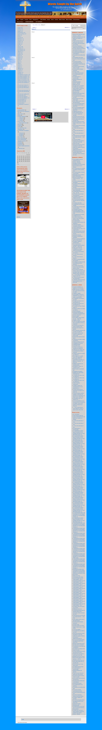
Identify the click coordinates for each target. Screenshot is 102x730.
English (21, 19)
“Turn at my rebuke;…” (77, 139)
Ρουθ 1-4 (19, 36)
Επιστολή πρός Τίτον (22, 95)
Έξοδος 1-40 (20, 28)
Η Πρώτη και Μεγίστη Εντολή (78, 341)
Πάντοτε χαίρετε (76, 316)
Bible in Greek (62, 19)
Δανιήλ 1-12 (20, 58)
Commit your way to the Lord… (79, 116)
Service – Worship (76, 83)
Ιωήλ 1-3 (19, 60)
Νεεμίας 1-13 (20, 42)
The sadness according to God (79, 51)
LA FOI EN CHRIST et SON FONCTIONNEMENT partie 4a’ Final (79, 212)
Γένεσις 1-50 (20, 27)
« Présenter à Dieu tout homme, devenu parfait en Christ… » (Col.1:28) (79, 281)
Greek (30, 19)
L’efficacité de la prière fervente (79, 231)
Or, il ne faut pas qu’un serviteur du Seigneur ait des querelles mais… (79, 169)
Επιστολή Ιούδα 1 (21, 103)
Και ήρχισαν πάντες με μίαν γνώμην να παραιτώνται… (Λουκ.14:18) (78, 334)
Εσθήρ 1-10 (20, 44)
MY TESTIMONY (38, 22)
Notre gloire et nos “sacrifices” (78, 174)
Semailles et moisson (77, 163)
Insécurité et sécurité (77, 234)
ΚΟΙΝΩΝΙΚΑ (20, 143)
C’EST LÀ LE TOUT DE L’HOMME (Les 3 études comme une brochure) (77, 249)
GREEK (19, 126)
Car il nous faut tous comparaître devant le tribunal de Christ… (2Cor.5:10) (78, 245)
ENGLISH (19, 124)
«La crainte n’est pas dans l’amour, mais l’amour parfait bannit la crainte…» (78, 267)
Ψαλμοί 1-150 (20, 46)
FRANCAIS (20, 125)
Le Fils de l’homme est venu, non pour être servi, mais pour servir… (78, 200)
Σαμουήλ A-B (20, 37)
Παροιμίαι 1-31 (20, 47)
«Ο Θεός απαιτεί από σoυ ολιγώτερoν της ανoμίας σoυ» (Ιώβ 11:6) (78, 390)
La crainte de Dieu (76, 220)
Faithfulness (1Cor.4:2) (77, 111)
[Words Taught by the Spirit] (51, 9)
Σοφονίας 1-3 (20, 69)
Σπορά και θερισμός (76, 311)
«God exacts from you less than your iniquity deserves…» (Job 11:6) (79, 137)
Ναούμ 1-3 (20, 67)
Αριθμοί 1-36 (20, 31)
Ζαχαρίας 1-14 (20, 72)
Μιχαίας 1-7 (20, 65)
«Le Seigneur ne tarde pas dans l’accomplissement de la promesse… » (79, 263)
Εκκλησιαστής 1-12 (21, 49)
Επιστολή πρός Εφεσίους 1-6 (23, 86)
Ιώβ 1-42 (19, 45)
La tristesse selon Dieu (77, 202)
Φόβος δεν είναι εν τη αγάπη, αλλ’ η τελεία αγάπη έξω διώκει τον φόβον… (78, 290)
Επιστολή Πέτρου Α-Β (22, 100)
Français (26, 19)
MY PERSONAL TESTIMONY (23, 130)
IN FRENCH (21, 134)
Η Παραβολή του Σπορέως (78, 343)
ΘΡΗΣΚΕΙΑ (20, 142)
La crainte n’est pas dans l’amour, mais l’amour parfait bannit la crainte (78, 218)
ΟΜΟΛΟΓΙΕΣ (20, 144)
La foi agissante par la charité (78, 214)
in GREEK (21, 120)
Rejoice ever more (76, 84)
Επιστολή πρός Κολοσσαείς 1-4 (24, 90)
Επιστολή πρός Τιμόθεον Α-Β (23, 94)
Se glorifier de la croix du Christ (79, 164)
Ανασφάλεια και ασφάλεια (77, 371)
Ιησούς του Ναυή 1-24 (22, 33)
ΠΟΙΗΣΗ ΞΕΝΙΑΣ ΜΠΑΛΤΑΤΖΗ (23, 145)
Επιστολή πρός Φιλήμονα (22, 96)
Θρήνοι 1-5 (20, 55)
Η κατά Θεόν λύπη (76, 345)
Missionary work (76, 92)
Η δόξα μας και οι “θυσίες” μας (78, 349)
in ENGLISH (21, 117)
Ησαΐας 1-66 (20, 53)
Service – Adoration (76, 161)
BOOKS (19, 115)
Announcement (76, 19)
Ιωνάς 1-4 (19, 64)
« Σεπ (18, 164)
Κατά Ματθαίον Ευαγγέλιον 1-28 (24, 74)
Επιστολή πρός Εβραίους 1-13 (23, 97)
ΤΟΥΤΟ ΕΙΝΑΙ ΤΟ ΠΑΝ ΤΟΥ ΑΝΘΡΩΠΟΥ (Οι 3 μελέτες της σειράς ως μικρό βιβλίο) (78, 296)
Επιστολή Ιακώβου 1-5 (22, 99)
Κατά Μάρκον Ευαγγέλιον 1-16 (23, 76)
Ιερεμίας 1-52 (20, 54)
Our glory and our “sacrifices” (78, 85)
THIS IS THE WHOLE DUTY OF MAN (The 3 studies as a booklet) (79, 38)
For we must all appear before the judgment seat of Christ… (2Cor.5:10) (78, 105)
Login (23, 719)
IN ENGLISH (21, 133)
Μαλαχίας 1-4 (20, 73)
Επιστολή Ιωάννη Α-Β (22, 101)
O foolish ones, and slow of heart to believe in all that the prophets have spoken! (78, 88)
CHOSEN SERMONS (29, 22)
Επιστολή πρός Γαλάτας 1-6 (23, 85)
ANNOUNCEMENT (21, 110)
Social (52, 19)
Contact (56, 19)
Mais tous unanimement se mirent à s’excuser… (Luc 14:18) (78, 178)
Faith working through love (78, 112)
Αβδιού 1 (19, 63)
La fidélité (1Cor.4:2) (77, 215)
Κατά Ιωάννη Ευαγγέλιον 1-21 (23, 78)
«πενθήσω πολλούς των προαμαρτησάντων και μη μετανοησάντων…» (78, 387)
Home (18, 19)
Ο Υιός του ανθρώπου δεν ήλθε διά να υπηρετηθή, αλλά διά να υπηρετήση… (79, 322)
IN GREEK (21, 135)
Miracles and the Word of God (78, 93)
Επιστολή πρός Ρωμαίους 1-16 (23, 81)
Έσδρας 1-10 (20, 41)
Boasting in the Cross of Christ (78, 117)
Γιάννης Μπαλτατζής (21, 138)
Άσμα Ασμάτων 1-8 (21, 50)
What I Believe (43, 19)
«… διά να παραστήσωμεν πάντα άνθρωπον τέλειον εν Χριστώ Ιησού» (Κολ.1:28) (78, 408)
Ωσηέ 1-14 (20, 59)
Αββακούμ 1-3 (20, 51)
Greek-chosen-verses (23, 122)
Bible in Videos (69, 19)
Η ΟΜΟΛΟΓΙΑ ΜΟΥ (76, 344)
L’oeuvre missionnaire (77, 227)
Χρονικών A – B (21, 40)
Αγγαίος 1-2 (20, 70)
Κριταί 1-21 (20, 35)
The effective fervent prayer (78, 72)
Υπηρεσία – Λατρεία (76, 293)
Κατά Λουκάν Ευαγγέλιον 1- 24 (23, 77)
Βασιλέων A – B (21, 38)
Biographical (35, 20)
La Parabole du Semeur (77, 209)
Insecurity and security (77, 94)
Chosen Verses (19, 22)
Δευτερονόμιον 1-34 (21, 32)
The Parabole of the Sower (78, 57)
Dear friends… (76, 574)
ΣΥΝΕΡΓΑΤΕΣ (20, 148)
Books (48, 19)
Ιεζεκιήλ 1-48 (20, 56)
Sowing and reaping (77, 81)
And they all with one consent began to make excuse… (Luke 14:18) (79, 123)
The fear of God (76, 71)
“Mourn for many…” (76, 143)
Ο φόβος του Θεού (76, 320)
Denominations (76, 708)
